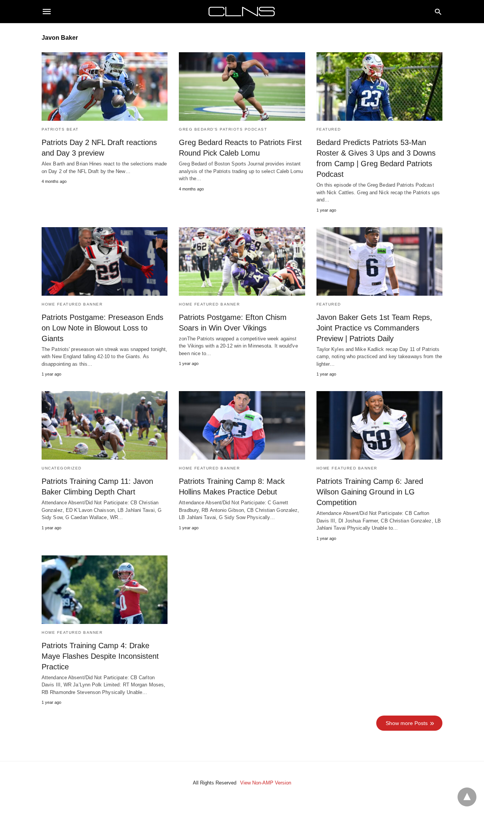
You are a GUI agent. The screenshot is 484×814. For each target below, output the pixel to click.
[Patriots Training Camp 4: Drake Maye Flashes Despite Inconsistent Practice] (105, 589)
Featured (328, 129)
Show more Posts (407, 723)
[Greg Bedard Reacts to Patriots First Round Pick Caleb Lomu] (242, 86)
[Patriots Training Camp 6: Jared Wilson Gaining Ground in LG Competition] (379, 425)
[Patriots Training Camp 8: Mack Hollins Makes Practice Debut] (242, 425)
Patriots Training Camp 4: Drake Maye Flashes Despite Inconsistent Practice (100, 656)
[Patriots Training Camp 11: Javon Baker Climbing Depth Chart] (105, 425)
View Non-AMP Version (265, 783)
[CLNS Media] (242, 11)
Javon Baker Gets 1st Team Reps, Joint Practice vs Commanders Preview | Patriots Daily (374, 328)
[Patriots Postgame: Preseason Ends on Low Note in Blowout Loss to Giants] (105, 261)
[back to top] (467, 796)
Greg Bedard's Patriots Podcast (223, 129)
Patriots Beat (60, 129)
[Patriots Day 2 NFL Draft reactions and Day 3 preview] (105, 86)
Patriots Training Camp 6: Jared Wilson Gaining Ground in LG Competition (369, 492)
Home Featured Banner (72, 304)
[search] (438, 11)
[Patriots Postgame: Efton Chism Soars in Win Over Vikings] (242, 261)
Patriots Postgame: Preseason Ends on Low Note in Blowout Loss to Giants (102, 328)
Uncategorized (62, 468)
